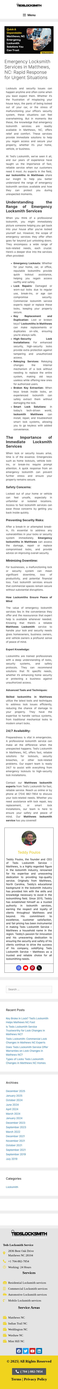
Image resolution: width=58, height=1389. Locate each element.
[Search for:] (29, 989)
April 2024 (12, 1109)
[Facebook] (19, 1351)
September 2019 (16, 1154)
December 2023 (15, 1122)
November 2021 (15, 1140)
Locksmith (12, 1187)
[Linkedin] (39, 1351)
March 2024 (13, 1113)
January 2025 (14, 1095)
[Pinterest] (32, 968)
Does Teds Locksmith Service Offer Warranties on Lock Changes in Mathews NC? (27, 1051)
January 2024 (14, 1118)
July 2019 (11, 1158)
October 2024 (14, 1100)
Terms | (17, 1379)
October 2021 (14, 1145)
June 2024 (12, 1104)
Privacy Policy (35, 1379)
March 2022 (13, 1131)
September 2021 (16, 1149)
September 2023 (16, 1127)
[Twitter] (39, 968)
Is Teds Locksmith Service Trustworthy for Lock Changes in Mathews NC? (25, 1030)
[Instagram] (18, 968)
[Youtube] (25, 968)
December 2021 (15, 1136)
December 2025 (15, 1091)
